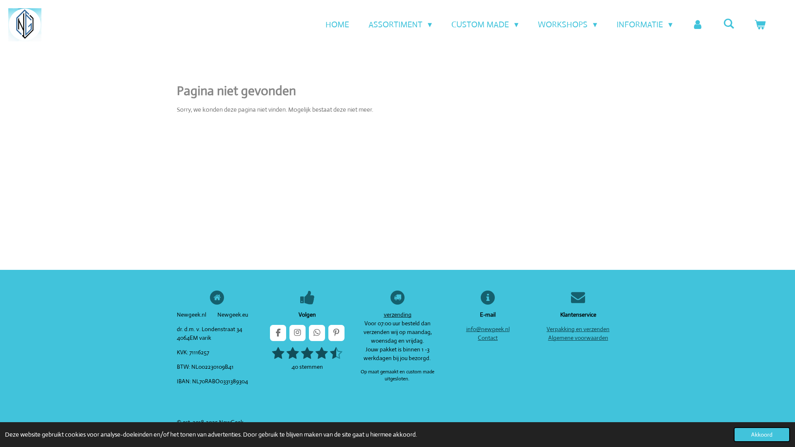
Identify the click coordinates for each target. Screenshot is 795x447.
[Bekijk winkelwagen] (759, 25)
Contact (488, 337)
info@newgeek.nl (488, 329)
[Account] (697, 25)
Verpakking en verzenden (578, 329)
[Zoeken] (728, 23)
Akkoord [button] (762, 434)
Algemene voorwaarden (578, 337)
